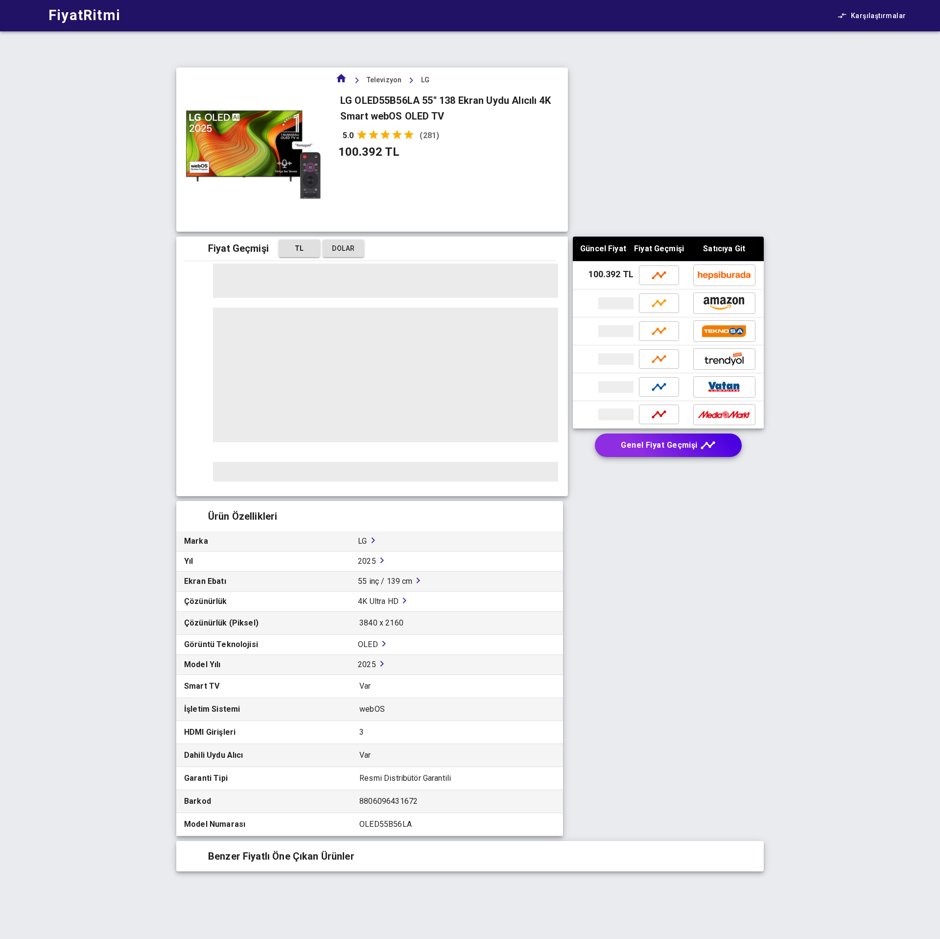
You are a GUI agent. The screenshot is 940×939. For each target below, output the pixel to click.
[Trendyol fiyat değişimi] (659, 359)
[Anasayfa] (341, 81)
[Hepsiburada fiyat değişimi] (659, 275)
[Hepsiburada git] (724, 275)
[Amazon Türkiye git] (604, 303)
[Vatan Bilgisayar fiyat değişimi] (659, 387)
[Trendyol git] (604, 359)
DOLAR (343, 248)
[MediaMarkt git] (604, 414)
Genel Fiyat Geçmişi (659, 445)
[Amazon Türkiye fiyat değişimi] (659, 303)
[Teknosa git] (604, 331)
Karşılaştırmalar (878, 16)
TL (299, 248)
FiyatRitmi (84, 15)
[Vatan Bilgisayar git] (604, 387)
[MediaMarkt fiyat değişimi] (659, 414)
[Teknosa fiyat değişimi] (659, 331)
